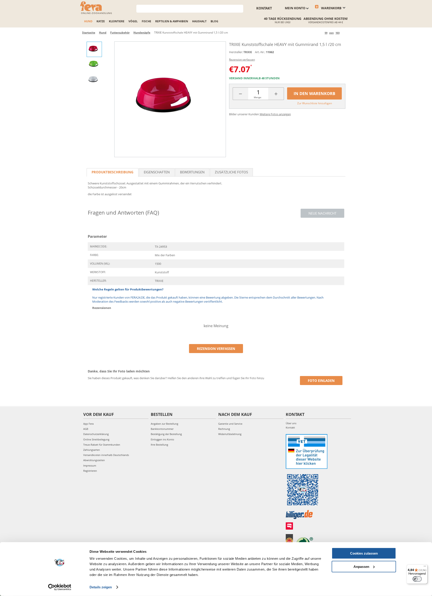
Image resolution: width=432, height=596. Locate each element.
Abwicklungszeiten (94, 460)
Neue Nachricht (322, 213)
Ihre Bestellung (159, 444)
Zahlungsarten (91, 449)
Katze (101, 21)
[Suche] (240, 8)
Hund (88, 21)
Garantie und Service (230, 423)
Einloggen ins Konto (162, 439)
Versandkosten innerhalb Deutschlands (106, 455)
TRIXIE (247, 52)
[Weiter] (343, 33)
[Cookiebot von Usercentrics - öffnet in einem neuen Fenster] (59, 587)
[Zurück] (320, 33)
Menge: (258, 97)
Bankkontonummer (162, 429)
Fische (146, 21)
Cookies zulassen (364, 553)
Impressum (89, 465)
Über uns (291, 423)
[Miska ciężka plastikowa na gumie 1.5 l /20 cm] (170, 99)
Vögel (133, 21)
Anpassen (361, 566)
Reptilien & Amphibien (171, 21)
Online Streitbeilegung (96, 439)
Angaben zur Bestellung (164, 423)
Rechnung (224, 429)
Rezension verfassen (242, 59)
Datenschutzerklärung (96, 434)
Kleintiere (116, 21)
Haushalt (199, 21)
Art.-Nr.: (260, 52)
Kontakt (264, 8)
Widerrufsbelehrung (229, 434)
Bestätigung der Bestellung (166, 434)
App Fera (88, 423)
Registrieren (90, 470)
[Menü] (425, 567)
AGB (85, 429)
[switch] (417, 579)
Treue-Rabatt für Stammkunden (101, 444)
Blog (214, 21)
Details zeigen (101, 587)
